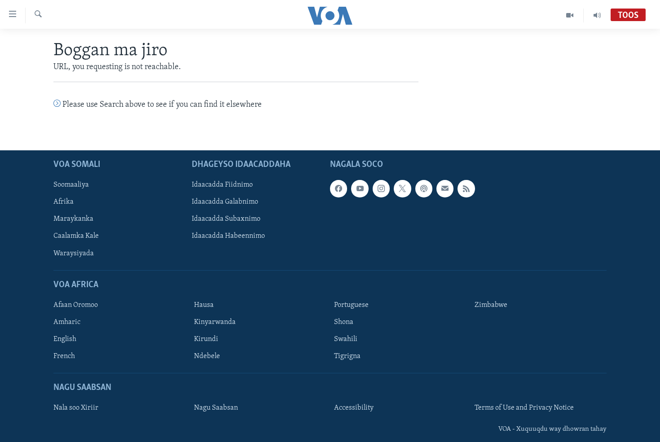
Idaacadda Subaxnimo (226, 219)
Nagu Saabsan (216, 407)
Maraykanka (73, 219)
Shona (343, 322)
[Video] (570, 15)
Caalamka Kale (76, 236)
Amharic (66, 322)
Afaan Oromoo (75, 305)
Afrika (63, 202)
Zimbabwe (491, 305)
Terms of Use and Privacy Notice (524, 407)
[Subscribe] (444, 188)
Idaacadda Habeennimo (228, 236)
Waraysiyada (73, 253)
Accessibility (354, 407)
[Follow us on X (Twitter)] (402, 188)
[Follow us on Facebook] (338, 188)
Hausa (204, 305)
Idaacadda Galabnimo (225, 202)
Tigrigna (347, 356)
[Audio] (597, 15)
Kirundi (206, 339)
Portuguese (351, 305)
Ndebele (207, 356)
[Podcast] (423, 188)
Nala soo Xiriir (75, 407)
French (64, 356)
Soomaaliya (71, 184)
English (64, 339)
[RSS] (466, 188)
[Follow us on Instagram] (381, 188)
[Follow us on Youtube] (359, 188)
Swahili (345, 339)
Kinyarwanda (215, 322)
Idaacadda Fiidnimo (222, 184)
